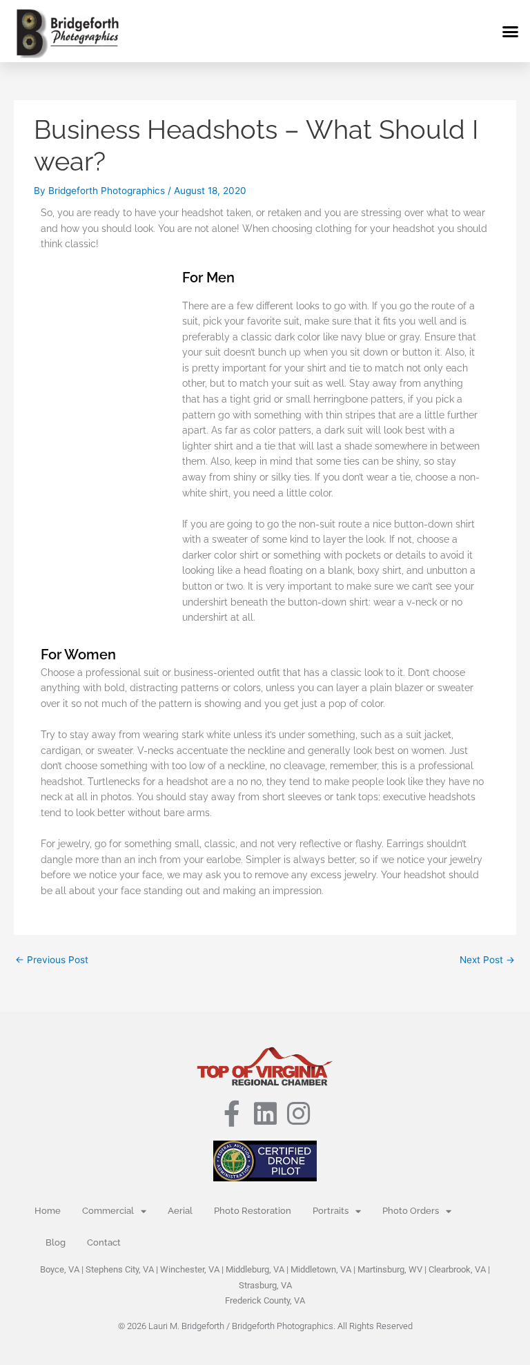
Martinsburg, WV (389, 1269)
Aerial (180, 1211)
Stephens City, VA (120, 1269)
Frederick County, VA (265, 1300)
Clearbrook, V (454, 1269)
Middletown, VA (321, 1269)
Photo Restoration (252, 1211)
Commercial (108, 1211)
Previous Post (51, 959)
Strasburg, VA (265, 1285)
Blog (56, 1242)
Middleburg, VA (255, 1269)
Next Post (487, 959)
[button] (511, 31)
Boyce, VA (59, 1269)
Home (48, 1211)
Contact (104, 1242)
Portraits (331, 1211)
